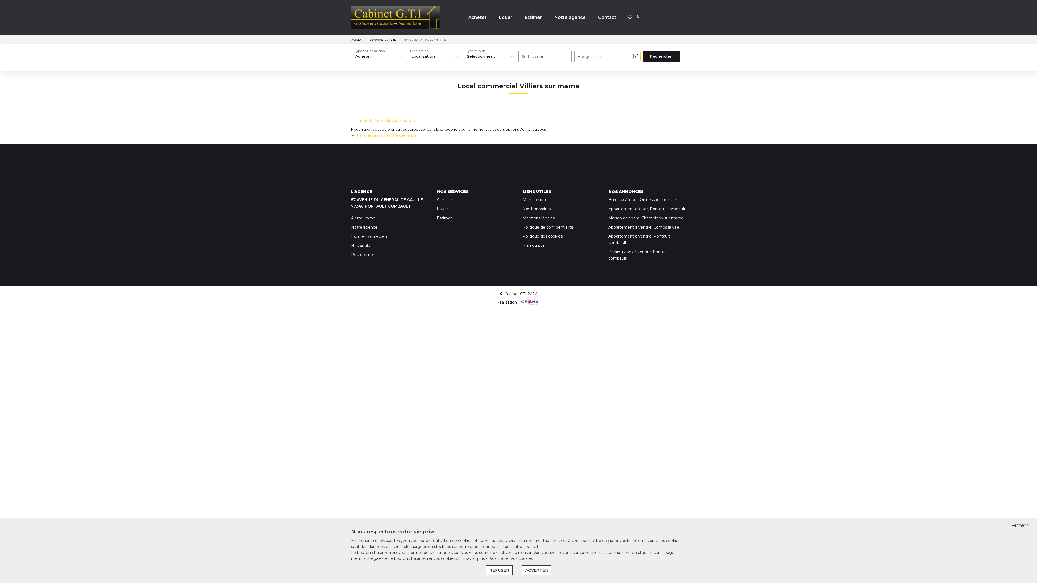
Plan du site (534, 245)
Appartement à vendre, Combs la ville (643, 227)
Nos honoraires (537, 208)
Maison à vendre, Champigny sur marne (646, 218)
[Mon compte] (638, 17)
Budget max (589, 56)
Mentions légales (539, 218)
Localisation (419, 51)
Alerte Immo (363, 218)
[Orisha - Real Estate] (529, 302)
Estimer (533, 17)
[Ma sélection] (630, 17)
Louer (505, 17)
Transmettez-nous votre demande (386, 135)
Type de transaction (369, 51)
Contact (607, 17)
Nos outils (360, 245)
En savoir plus (472, 558)
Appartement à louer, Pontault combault (646, 208)
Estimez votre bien (369, 236)
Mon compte (535, 199)
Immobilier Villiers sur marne (386, 120)
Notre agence (570, 17)
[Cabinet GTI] (395, 17)
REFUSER (499, 570)
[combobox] (377, 56)
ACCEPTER (536, 570)
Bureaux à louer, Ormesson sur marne (644, 199)
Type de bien (475, 51)
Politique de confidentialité (548, 227)
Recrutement (364, 254)
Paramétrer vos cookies (510, 558)
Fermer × (1020, 525)
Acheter (477, 17)
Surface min (533, 56)
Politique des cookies (543, 236)
